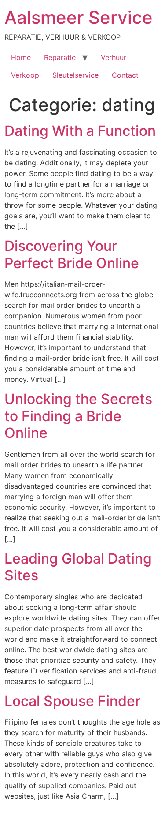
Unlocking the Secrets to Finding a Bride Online (78, 415)
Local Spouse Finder (72, 701)
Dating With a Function (80, 130)
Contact (125, 75)
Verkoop (25, 75)
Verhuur (113, 57)
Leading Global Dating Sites (78, 567)
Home (21, 57)
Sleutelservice (75, 75)
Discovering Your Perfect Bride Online (71, 254)
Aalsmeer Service (78, 17)
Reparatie (60, 57)
